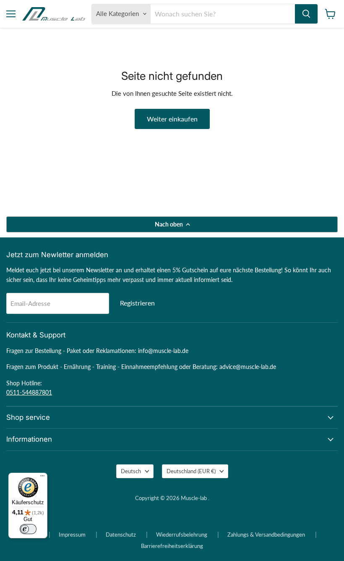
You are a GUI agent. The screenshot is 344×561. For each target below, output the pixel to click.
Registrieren (137, 303)
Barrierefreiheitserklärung (172, 546)
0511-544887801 (29, 392)
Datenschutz (121, 534)
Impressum (72, 534)
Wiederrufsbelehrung (181, 534)
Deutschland (191, 471)
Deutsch (131, 471)
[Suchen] (306, 14)
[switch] (28, 529)
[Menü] (42, 478)
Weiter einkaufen (172, 119)
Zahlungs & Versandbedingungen (266, 534)
